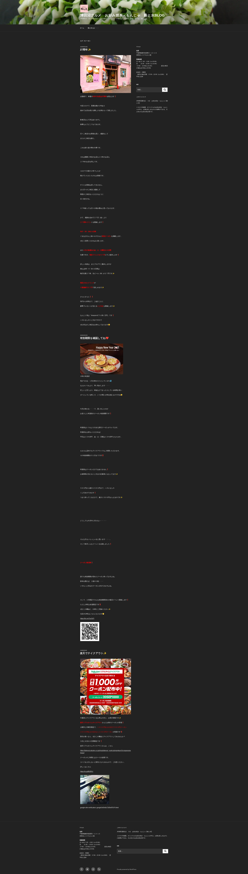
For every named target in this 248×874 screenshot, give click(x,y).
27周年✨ (85, 49)
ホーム (82, 28)
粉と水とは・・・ (93, 28)
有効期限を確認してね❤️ (94, 338)
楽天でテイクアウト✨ (93, 653)
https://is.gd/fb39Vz (86, 771)
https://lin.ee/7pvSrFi (87, 618)
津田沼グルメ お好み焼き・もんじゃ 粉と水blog (122, 15)
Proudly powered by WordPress (126, 869)
